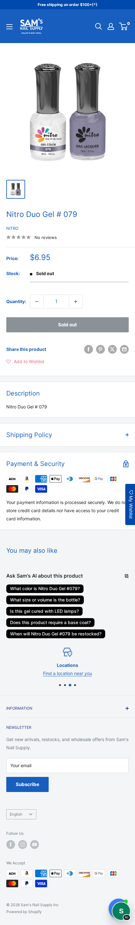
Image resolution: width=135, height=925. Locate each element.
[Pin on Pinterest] (100, 349)
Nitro (12, 228)
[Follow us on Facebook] (10, 844)
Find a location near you (67, 673)
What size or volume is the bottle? (45, 599)
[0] (123, 26)
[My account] (111, 26)
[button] (25, 361)
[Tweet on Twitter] (112, 349)
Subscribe (27, 784)
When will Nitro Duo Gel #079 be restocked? (55, 633)
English (16, 814)
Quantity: (16, 301)
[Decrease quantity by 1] (36, 301)
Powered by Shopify (24, 911)
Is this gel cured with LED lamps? (44, 611)
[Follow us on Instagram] (22, 844)
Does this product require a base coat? (50, 622)
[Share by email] (124, 349)
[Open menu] (9, 26)
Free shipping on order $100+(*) (67, 4)
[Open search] (98, 26)
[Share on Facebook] (88, 349)
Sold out (67, 325)
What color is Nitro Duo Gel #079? (45, 588)
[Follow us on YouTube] (34, 844)
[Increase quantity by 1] (75, 301)
